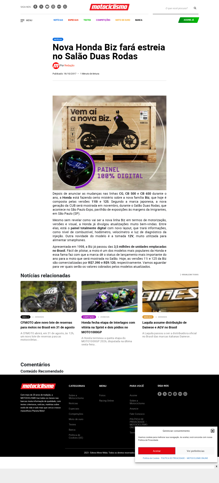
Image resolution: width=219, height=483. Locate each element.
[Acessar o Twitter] (41, 7)
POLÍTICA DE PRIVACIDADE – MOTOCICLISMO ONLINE (184, 458)
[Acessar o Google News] (59, 7)
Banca (138, 20)
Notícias (58, 20)
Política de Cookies (151, 458)
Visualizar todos (189, 274)
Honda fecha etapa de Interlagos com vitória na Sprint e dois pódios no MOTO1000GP (108, 327)
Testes (87, 20)
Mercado (148, 317)
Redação (69, 65)
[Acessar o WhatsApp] (65, 7)
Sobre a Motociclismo (76, 397)
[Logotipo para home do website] (109, 7)
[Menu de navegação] (22, 21)
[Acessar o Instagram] (53, 7)
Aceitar (157, 450)
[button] (212, 430)
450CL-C (25, 317)
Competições (103, 20)
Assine (133, 395)
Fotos (102, 395)
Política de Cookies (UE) (76, 436)
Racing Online (106, 400)
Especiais (73, 20)
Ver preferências (195, 450)
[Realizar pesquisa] (195, 8)
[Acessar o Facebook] (35, 7)
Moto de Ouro (122, 20)
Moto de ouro (76, 419)
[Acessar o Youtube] (47, 7)
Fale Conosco (137, 413)
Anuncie (134, 408)
